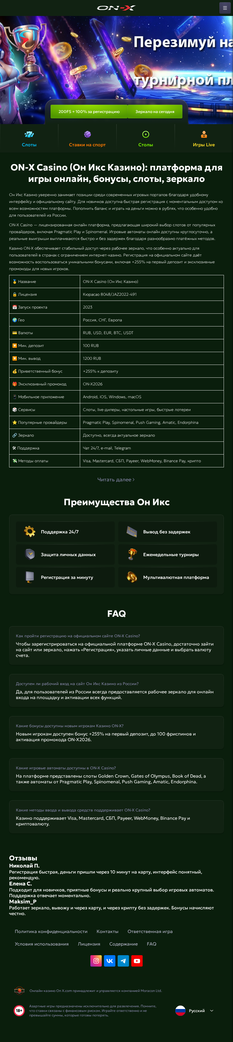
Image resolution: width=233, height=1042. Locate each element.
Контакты (107, 931)
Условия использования (42, 944)
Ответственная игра (150, 931)
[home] (116, 8)
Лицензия (89, 944)
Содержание (123, 944)
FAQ (151, 944)
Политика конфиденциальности (51, 931)
